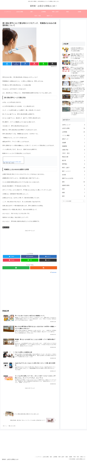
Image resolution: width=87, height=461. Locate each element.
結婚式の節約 (73, 185)
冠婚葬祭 (73, 146)
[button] (84, 201)
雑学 (73, 196)
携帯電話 (73, 164)
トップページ (38, 456)
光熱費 (73, 142)
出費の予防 (73, 149)
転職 (73, 192)
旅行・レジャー (73, 171)
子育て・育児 (73, 153)
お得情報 (73, 132)
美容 (73, 189)
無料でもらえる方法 (73, 178)
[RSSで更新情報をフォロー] (43, 267)
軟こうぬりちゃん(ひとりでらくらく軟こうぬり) (12, 161)
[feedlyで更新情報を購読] (15, 267)
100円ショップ (73, 124)
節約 (73, 182)
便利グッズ (73, 139)
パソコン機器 (73, 135)
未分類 (73, 174)
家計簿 (73, 160)
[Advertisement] (29, 71)
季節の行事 (73, 157)
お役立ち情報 (6, 227)
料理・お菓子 (73, 167)
